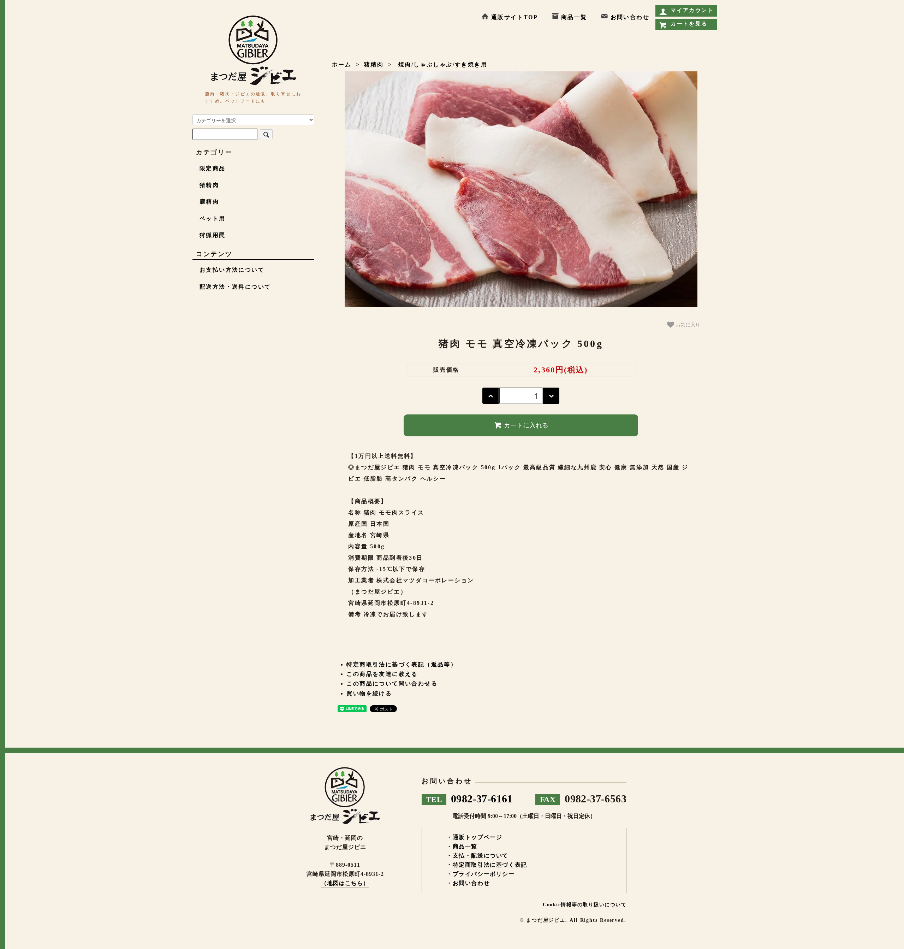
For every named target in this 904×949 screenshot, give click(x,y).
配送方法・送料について (235, 287)
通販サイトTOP (514, 17)
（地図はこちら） (345, 883)
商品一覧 (574, 17)
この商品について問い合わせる (392, 683)
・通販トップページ (474, 837)
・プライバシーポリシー (480, 874)
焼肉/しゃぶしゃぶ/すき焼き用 (441, 64)
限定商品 (213, 168)
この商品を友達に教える (382, 674)
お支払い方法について (232, 270)
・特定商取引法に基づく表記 (486, 865)
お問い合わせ (630, 17)
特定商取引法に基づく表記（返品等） (401, 664)
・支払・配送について (477, 856)
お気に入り (687, 324)
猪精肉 (373, 64)
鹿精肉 (209, 202)
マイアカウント (692, 10)
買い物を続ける (369, 693)
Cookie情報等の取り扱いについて (584, 904)
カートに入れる (526, 425)
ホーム (341, 64)
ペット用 (213, 219)
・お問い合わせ (468, 883)
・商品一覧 (461, 846)
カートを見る (689, 23)
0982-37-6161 (469, 798)
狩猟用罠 (213, 235)
